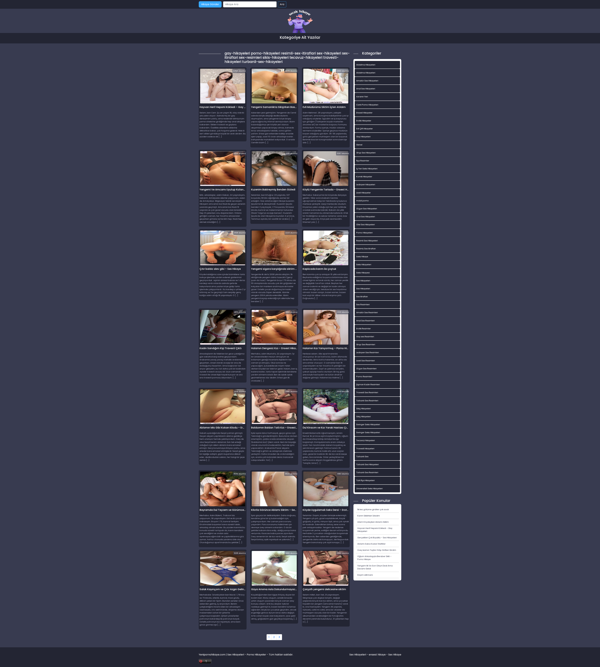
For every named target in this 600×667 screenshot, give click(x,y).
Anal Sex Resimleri (365, 320)
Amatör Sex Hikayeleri (367, 80)
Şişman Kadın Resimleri (368, 384)
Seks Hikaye (362, 256)
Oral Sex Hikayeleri (365, 216)
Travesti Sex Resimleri (367, 392)
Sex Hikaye (394, 654)
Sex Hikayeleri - (359, 654)
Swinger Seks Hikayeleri (368, 424)
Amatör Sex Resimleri (367, 312)
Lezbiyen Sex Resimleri (367, 352)
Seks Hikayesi (363, 272)
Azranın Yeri (362, 96)
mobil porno (362, 200)
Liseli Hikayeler (363, 192)
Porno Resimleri (364, 376)
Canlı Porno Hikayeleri (367, 104)
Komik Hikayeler (364, 176)
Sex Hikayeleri (363, 280)
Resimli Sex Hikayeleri (367, 240)
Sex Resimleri (363, 304)
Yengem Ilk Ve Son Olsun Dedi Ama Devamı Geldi (375, 567)
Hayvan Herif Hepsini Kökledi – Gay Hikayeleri (374, 530)
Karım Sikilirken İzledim (368, 515)
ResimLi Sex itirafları (366, 248)
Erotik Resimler (363, 328)
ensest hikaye (377, 654)
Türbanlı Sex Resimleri (367, 400)
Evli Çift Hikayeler (364, 128)
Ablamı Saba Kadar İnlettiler (371, 544)
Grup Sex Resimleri (365, 344)
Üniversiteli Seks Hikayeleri (369, 488)
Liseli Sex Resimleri (365, 360)
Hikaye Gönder (210, 4)
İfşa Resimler (362, 160)
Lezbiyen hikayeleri (365, 184)
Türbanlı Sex (362, 456)
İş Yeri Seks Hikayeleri (367, 168)
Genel (359, 144)
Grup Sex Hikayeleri (366, 152)
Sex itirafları (362, 296)
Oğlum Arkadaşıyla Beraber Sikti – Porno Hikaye (374, 558)
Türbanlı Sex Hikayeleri (367, 464)
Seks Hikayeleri (363, 264)
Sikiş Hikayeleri (363, 408)
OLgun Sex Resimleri (366, 368)
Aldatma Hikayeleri (365, 64)
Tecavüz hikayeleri (365, 440)
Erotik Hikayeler (363, 120)
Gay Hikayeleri (363, 136)
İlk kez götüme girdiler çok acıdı (373, 509)
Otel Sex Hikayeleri (365, 224)
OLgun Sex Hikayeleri (366, 208)
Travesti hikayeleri (365, 448)
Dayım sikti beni (365, 575)
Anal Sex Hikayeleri (365, 88)
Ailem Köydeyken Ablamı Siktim (373, 522)
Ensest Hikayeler (364, 112)
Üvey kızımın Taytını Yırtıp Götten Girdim (376, 550)
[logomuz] (300, 22)
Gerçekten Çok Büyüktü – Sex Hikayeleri (377, 537)
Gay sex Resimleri (365, 336)
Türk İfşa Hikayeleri (365, 480)
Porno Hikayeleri (364, 232)
